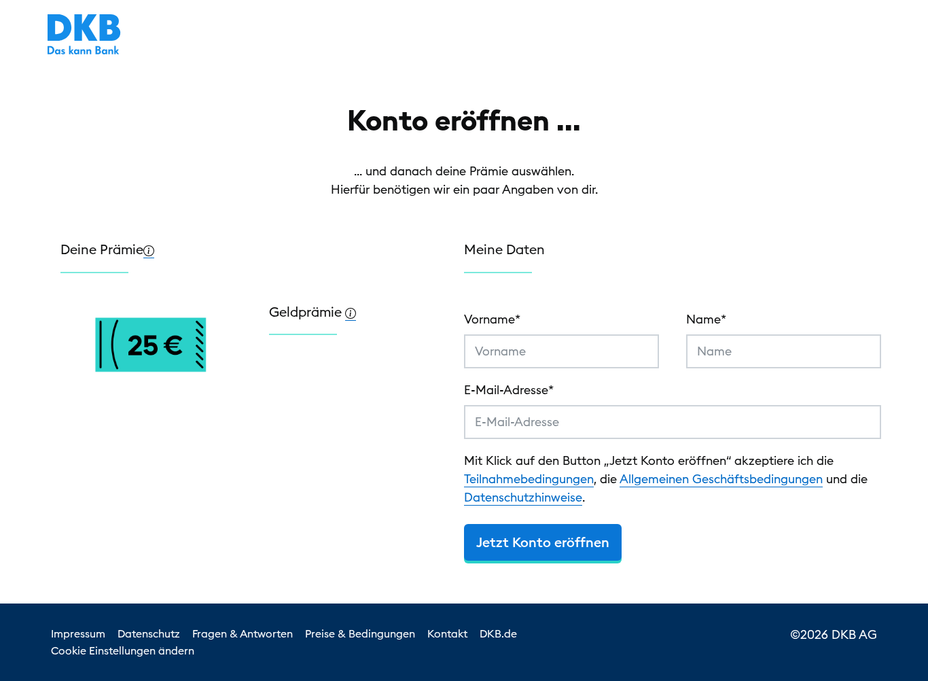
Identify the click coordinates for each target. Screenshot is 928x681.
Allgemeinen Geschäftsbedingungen (721, 479)
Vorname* (492, 319)
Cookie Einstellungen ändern (122, 650)
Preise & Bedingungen (360, 633)
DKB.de (498, 633)
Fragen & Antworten (242, 633)
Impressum (78, 633)
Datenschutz (149, 633)
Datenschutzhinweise (523, 497)
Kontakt (447, 633)
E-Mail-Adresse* (509, 390)
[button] (148, 249)
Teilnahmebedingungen (529, 479)
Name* (706, 319)
